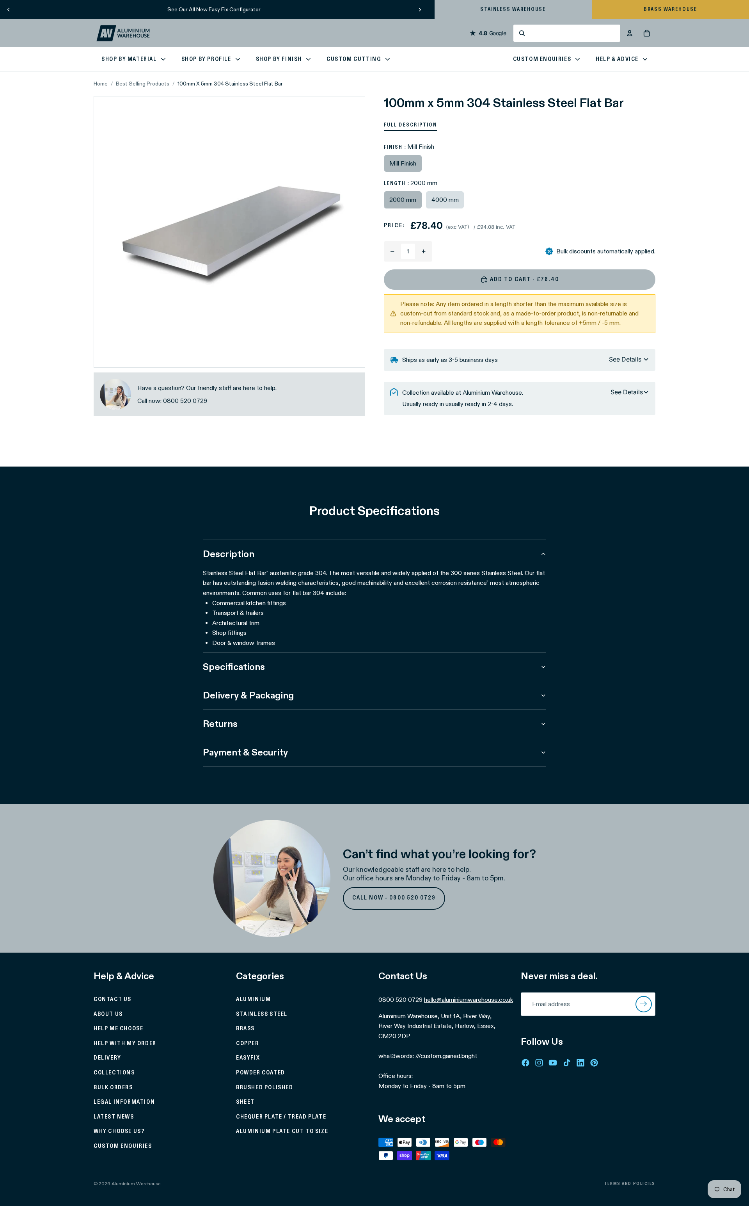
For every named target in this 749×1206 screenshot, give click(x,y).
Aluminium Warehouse (136, 1183)
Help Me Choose (118, 1029)
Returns (220, 723)
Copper (247, 1043)
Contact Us (112, 999)
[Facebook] (525, 1062)
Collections (114, 1073)
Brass (245, 1029)
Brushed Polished (264, 1087)
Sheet (245, 1102)
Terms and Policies (629, 1183)
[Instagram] (539, 1062)
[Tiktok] (567, 1062)
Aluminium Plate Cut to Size (282, 1131)
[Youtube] (552, 1062)
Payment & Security (245, 752)
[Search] (566, 33)
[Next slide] (419, 9)
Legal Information (124, 1102)
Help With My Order (125, 1043)
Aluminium (253, 999)
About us (108, 1014)
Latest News (114, 1117)
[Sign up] (643, 1004)
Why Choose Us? (119, 1131)
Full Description (410, 125)
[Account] (629, 33)
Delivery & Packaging (248, 695)
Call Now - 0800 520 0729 (394, 898)
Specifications (234, 666)
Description (228, 553)
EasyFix (248, 1058)
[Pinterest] (594, 1062)
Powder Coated (260, 1073)
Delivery (107, 1058)
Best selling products (142, 83)
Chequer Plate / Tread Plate (281, 1117)
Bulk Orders (113, 1087)
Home (101, 83)
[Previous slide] (8, 9)
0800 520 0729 (185, 400)
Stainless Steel (262, 1014)
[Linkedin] (580, 1062)
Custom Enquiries (123, 1146)
